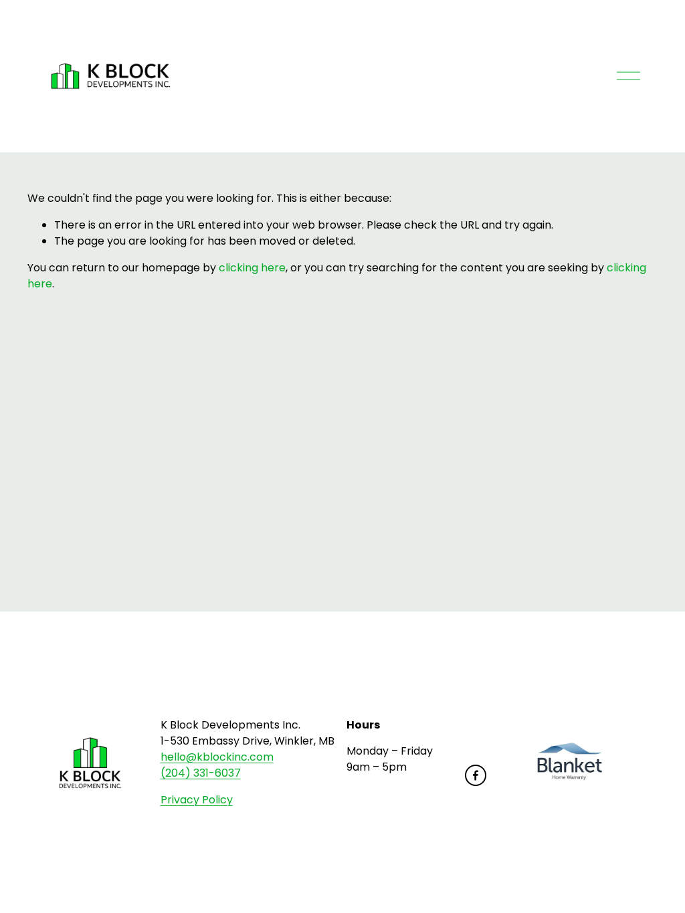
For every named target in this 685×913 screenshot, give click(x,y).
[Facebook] (475, 775)
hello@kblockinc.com (217, 757)
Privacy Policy (197, 799)
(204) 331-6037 (201, 773)
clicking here (252, 267)
